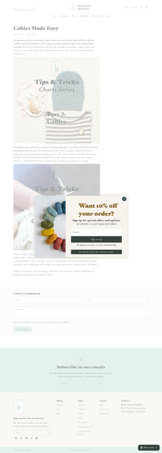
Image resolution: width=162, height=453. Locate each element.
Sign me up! (96, 239)
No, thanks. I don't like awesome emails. (96, 252)
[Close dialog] (124, 199)
